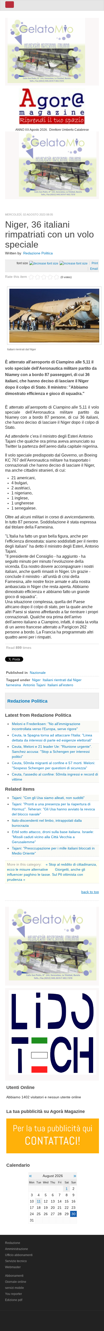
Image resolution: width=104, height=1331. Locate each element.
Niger (36, 680)
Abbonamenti (14, 1275)
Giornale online (15, 1282)
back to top (90, 892)
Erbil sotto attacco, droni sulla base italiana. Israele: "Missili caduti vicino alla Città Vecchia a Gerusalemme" (53, 837)
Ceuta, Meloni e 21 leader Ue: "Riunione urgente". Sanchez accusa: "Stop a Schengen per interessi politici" (52, 751)
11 (39, 1201)
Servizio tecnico (16, 1261)
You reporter (13, 1294)
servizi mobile (14, 1288)
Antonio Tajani (34, 685)
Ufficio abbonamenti (19, 1255)
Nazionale (38, 673)
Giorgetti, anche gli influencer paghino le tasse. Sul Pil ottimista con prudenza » (46, 874)
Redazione (12, 1243)
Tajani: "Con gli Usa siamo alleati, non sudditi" (48, 798)
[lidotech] (52, 1031)
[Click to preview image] (54, 315)
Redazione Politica (38, 253)
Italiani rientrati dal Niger (62, 680)
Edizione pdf (13, 1300)
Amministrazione (16, 1249)
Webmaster (13, 1267)
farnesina (13, 685)
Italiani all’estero (60, 685)
